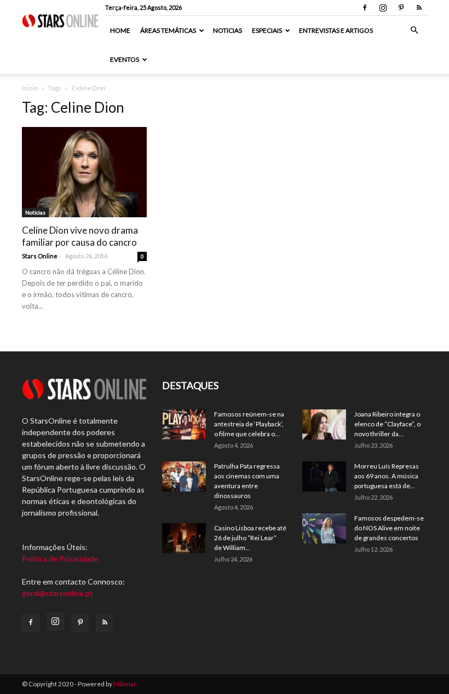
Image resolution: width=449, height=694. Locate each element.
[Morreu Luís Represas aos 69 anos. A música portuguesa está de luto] (324, 476)
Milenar (124, 684)
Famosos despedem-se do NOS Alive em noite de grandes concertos (389, 528)
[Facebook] (364, 7)
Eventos (124, 59)
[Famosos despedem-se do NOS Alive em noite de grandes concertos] (324, 528)
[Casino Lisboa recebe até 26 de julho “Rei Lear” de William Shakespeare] (184, 538)
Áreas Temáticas (168, 30)
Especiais (267, 30)
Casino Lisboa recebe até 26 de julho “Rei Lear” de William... (250, 538)
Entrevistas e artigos (336, 30)
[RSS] (419, 7)
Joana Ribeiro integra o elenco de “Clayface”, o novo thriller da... (387, 424)
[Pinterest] (401, 7)
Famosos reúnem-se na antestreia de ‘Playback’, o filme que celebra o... (249, 424)
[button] (414, 30)
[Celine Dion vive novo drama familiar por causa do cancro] (84, 172)
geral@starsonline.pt (57, 593)
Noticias (227, 30)
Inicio (30, 88)
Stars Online (39, 255)
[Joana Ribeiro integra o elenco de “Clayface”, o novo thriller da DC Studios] (324, 424)
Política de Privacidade (60, 558)
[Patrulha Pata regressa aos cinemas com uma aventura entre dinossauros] (184, 476)
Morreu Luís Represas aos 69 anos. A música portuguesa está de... (386, 476)
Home (120, 30)
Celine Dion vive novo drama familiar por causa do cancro (80, 236)
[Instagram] (383, 7)
